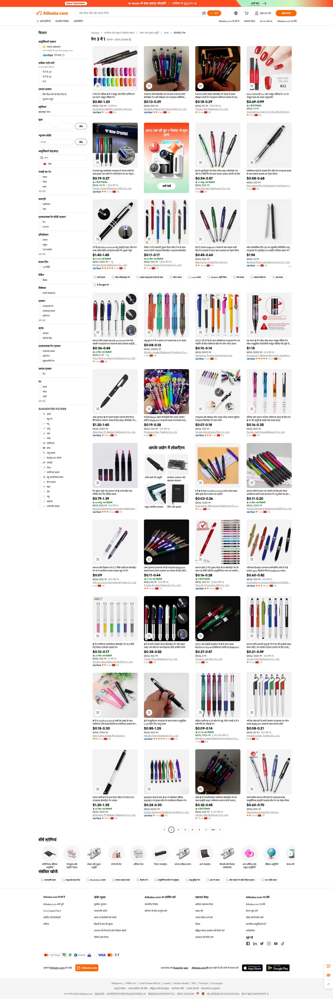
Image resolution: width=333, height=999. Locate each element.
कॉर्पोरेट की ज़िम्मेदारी (52, 917)
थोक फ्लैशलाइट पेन (122, 277)
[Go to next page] (220, 830)
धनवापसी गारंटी (100, 910)
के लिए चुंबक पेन (103, 285)
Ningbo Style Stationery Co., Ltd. (110, 265)
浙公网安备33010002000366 (223, 993)
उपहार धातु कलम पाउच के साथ (151, 277)
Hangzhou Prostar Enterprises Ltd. (213, 355)
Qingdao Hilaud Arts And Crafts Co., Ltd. (165, 109)
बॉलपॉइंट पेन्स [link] (179, 32)
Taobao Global (180, 983)
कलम (166, 32)
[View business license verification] (197, 994)
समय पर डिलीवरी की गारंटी (105, 917)
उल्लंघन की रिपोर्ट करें (204, 937)
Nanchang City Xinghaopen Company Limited (269, 185)
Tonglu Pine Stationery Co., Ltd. (160, 659)
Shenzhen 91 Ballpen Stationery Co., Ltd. (114, 432)
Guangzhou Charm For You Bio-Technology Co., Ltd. (269, 111)
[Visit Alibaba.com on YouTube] (276, 943)
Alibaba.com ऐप (200, 967)
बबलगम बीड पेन (260, 277)
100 (213, 829)
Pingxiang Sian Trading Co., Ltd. (160, 432)
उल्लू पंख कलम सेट (73, 880)
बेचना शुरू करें (252, 910)
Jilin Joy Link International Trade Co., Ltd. (114, 582)
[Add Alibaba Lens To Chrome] (86, 967)
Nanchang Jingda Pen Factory (211, 262)
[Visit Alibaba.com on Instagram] (269, 943)
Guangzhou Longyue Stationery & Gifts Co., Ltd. (269, 582)
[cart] (247, 13)
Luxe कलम (196, 277)
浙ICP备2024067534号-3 (255, 993)
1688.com (131, 983)
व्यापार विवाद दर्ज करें (204, 917)
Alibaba (95, 32)
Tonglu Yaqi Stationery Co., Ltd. (211, 109)
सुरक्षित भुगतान (100, 904)
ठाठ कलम (279, 277)
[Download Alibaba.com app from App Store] (252, 967)
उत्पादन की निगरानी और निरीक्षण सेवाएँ (110, 930)
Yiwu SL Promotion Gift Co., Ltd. (212, 585)
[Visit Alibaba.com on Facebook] (248, 943)
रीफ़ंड (197, 924)
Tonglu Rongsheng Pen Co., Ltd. (212, 432)
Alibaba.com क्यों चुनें (53, 904)
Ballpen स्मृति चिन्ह (219, 277)
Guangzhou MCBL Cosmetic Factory (112, 109)
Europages (217, 983)
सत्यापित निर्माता (151, 904)
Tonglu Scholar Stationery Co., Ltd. (162, 585)
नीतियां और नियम (101, 937)
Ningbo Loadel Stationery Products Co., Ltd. (166, 352)
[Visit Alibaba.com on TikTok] (283, 943)
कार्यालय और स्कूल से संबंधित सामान (119, 32)
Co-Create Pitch (52, 910)
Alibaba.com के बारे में (54, 897)
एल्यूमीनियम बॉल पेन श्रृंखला (168, 880)
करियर (46, 924)
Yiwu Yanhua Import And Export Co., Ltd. (114, 358)
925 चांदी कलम (271, 880)
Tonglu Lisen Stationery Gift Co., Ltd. (112, 188)
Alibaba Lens (57, 967)
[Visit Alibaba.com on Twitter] (262, 943)
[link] (328, 966)
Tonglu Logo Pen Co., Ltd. (209, 659)
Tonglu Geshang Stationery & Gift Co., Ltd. (269, 508)
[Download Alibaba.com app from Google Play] (278, 967)
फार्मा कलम (101, 277)
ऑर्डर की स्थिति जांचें (254, 917)
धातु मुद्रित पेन (194, 880)
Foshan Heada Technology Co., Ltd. (163, 265)
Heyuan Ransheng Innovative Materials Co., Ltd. (115, 508)
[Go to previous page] (164, 830)
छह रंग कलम (214, 880)
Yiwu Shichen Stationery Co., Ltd (212, 188)
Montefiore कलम (97, 880)
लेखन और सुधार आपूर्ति (149, 32)
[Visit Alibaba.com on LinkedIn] (255, 943)
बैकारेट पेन (144, 880)
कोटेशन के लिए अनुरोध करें (156, 910)
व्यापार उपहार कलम (123, 880)
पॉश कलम (240, 277)
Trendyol (203, 983)
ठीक (81, 126)
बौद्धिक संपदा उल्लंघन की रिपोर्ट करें (209, 930)
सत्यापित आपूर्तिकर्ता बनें (256, 924)
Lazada (166, 983)
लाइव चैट (199, 910)
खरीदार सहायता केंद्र (204, 904)
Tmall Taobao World (149, 983)
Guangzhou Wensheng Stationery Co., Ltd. (217, 505)
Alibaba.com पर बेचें (255, 904)
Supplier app (180, 967)
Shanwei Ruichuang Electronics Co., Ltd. (268, 262)
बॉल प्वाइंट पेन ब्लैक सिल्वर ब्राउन (242, 880)
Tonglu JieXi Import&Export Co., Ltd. (266, 432)
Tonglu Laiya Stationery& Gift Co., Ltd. (113, 661)
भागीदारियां (250, 930)
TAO (193, 983)
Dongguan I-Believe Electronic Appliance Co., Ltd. (269, 355)
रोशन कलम (177, 277)
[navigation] (63, 431)
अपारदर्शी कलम (50, 880)
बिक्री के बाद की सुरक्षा (103, 924)
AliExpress (117, 983)
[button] (204, 13)
